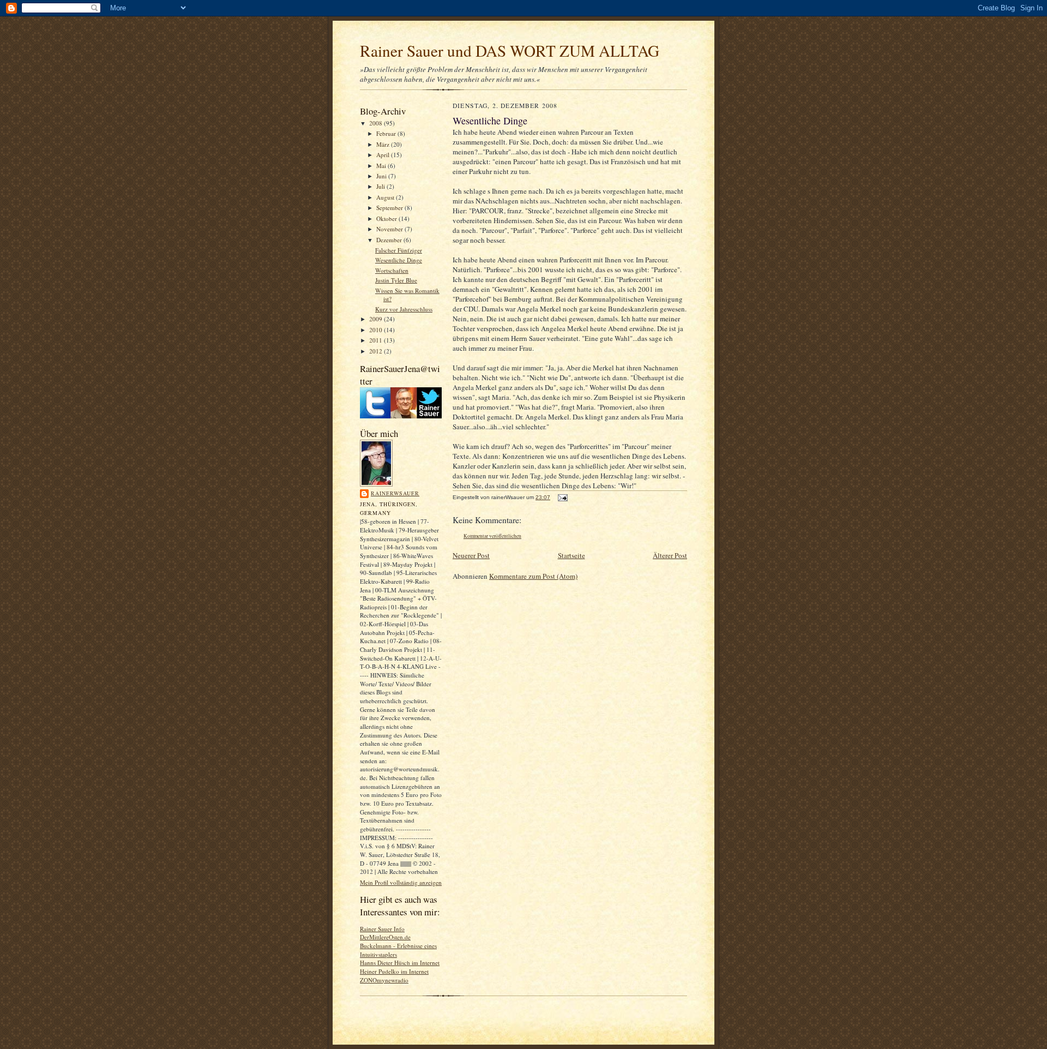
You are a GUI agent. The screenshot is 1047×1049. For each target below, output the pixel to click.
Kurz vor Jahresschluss (403, 309)
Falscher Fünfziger (398, 250)
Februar (387, 133)
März (383, 144)
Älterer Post (670, 555)
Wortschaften (391, 270)
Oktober (387, 218)
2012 (376, 351)
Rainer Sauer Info (382, 929)
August (386, 197)
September (390, 207)
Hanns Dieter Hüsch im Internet (400, 962)
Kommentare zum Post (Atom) (533, 576)
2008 (376, 123)
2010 (376, 330)
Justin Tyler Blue (396, 280)
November (390, 229)
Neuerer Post (471, 555)
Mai (382, 165)
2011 (376, 340)
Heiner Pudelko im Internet (394, 971)
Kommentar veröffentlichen (492, 536)
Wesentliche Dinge (398, 260)
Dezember (390, 240)
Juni (382, 176)
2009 (376, 319)
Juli (381, 186)
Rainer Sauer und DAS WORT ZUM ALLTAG (509, 50)
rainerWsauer (395, 493)
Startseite (571, 555)
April (383, 155)
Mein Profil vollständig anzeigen (401, 882)
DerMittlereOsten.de (385, 937)
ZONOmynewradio (384, 980)
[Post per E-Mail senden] (562, 497)
